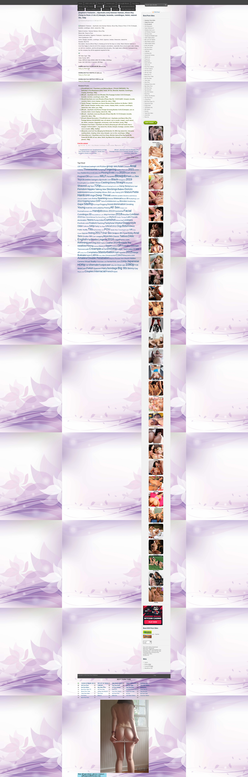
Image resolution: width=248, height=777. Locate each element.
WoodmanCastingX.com (90, 166)
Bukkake (82, 255)
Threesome (118, 145)
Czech (119, 255)
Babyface (112, 258)
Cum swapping (97, 236)
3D (90, 214)
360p (105, 215)
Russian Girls (119, 258)
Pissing (104, 172)
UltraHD (127, 258)
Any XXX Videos (149, 92)
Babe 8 (99, 695)
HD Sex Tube (148, 72)
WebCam (82, 268)
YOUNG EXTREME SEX (151, 36)
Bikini (132, 226)
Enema (91, 192)
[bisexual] (156, 538)
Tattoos (124, 236)
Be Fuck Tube (144, 693)
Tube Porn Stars (149, 113)
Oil (87, 176)
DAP (98, 201)
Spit (117, 252)
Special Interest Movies (128, 6)
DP (119, 245)
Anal (133, 166)
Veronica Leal (127, 195)
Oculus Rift (87, 236)
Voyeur (118, 223)
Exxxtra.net (146, 655)
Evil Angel (96, 204)
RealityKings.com (134, 198)
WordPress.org (148, 668)
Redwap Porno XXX (150, 84)
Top (155, 675)
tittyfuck (112, 217)
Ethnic (105, 211)
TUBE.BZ (147, 51)
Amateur (83, 258)
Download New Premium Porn (151, 652)
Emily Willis (101, 255)
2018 (119, 214)
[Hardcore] (156, 395)
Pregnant (81, 176)
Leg (88, 186)
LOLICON (147, 115)
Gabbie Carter (87, 198)
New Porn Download (148, 648)
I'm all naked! (148, 24)
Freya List (147, 59)
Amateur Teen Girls (150, 20)
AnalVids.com (91, 208)
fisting (91, 233)
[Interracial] (156, 442)
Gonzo (128, 189)
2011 (114, 226)
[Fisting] (156, 601)
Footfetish (114, 246)
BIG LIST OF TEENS (150, 39)
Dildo (131, 236)
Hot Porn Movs (148, 49)
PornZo (146, 111)
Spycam (85, 233)
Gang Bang (124, 186)
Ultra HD (114, 265)
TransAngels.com (123, 230)
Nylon (89, 255)
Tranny (117, 192)
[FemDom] (156, 585)
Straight (120, 182)
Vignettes (122, 252)
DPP (122, 192)
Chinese (127, 166)
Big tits (122, 268)
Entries (148, 664)
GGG (133, 176)
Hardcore (84, 195)
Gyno (115, 272)
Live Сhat (115, 9)
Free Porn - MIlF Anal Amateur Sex (152, 649)
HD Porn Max (148, 78)
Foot (124, 246)
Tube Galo (147, 80)
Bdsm (125, 225)
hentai (109, 261)
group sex (112, 166)
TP (134, 249)
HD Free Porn (148, 70)
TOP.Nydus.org (148, 107)
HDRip (81, 264)
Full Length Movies (123, 3)
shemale (93, 264)
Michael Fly (94, 217)
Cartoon (96, 246)
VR (130, 229)
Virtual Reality (90, 261)
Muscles (107, 236)
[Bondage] (156, 553)
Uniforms (114, 195)
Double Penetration (98, 258)
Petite (135, 192)
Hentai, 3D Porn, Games (86, 6)
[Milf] (156, 474)
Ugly (118, 201)
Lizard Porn (148, 99)
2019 (129, 179)
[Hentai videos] (156, 411)
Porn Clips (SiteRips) (111, 6)
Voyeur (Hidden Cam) (93, 9)
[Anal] (156, 157)
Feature (93, 223)
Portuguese (122, 180)
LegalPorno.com (121, 240)
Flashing (100, 223)
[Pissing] (156, 205)
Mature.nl (102, 246)
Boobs (94, 239)
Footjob (102, 265)
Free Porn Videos (149, 66)
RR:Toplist (147, 109)
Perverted (111, 176)
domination (120, 204)
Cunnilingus (102, 145)
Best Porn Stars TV (149, 101)
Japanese (133, 261)
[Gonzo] (156, 379)
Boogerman (89, 20)
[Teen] (156, 506)
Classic (116, 236)
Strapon (115, 233)
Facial (127, 210)
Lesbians (99, 6)
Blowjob (96, 145)
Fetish (107, 145)
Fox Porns (84, 695)
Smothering (131, 201)
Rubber (103, 166)
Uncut (108, 226)
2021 (131, 169)
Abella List (147, 57)
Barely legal (133, 186)
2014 (115, 242)
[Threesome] (156, 522)
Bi (128, 198)
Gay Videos (135, 3)
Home (80, 3)
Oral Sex (107, 232)
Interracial (100, 271)
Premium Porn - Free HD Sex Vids (152, 651)
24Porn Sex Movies (150, 95)
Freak (125, 233)
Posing (89, 246)
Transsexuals (83, 249)
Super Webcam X (149, 28)
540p (91, 226)
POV (107, 229)
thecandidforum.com (97, 214)
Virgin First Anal (149, 22)
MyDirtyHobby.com (98, 230)
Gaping (86, 201)
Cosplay (98, 192)
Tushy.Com (83, 252)
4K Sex (128, 693)
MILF (103, 176)
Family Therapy (121, 217)
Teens (90, 220)
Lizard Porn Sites (147, 653)
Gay (136, 268)
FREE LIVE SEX (90, 3)
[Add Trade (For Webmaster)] (150, 124)
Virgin (92, 195)
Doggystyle (129, 222)
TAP (87, 265)
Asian (120, 166)
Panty (97, 226)
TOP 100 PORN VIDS (128, 9)
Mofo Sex (114, 695)
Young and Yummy (149, 55)
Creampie (95, 248)
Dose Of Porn (148, 63)
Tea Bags (102, 226)
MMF (108, 265)
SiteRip (88, 204)
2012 (80, 201)
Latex (130, 249)
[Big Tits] (156, 252)
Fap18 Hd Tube (149, 103)
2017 (89, 145)
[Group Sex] (156, 569)
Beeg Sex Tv (148, 74)
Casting (105, 182)
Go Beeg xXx (148, 53)
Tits (122, 145)
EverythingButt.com (83, 183)
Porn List (100, 3)
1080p (130, 264)
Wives (104, 192)
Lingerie (102, 239)
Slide (104, 189)
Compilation (92, 252)
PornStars (111, 215)
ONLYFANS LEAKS (150, 41)
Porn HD (82, 145)
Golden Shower (95, 183)
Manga (135, 252)
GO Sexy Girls (148, 34)
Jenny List (147, 65)
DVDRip (112, 248)
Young (81, 207)
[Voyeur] (156, 427)
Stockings (112, 189)
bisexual (118, 198)
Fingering (110, 169)
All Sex (115, 207)
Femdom (82, 189)
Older (80, 226)
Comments (149, 666)
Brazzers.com (129, 255)
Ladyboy (100, 208)
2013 (111, 211)
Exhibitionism (110, 201)
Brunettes (87, 180)
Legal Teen (122, 249)
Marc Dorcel (86, 217)
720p (92, 145)
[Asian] (156, 220)
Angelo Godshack (94, 176)
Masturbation (106, 252)
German (135, 246)
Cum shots (131, 173)
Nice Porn (147, 82)
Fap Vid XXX (148, 90)
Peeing (107, 208)
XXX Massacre (148, 26)
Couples (89, 271)
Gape (80, 204)
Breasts (123, 242)
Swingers (94, 180)
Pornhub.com (83, 223)
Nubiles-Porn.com (122, 170)
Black (114, 179)
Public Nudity (83, 230)
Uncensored (110, 255)
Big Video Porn (148, 86)
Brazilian (126, 214)
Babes (121, 189)
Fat (89, 239)
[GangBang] (156, 347)
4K (121, 233)
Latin (128, 217)
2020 (122, 172)
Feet (128, 176)
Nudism (84, 173)
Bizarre (124, 198)
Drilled (101, 220)
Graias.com (123, 208)
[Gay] (156, 363)
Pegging (103, 204)
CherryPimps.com (103, 217)
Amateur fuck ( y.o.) (150, 30)
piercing (92, 242)
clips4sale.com (105, 180)
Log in (146, 662)
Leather (109, 243)
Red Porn (147, 94)
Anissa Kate (119, 220)
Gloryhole (128, 183)
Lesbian (112, 145)
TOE (136, 265)
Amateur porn (110, 3)
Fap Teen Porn (148, 47)
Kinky (130, 233)
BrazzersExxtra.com (94, 173)
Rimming (83, 242)
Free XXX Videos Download (150, 647)
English (82, 239)
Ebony (113, 182)
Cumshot (109, 219)
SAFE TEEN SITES (150, 37)
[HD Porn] (156, 173)
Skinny (130, 268)
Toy (129, 242)
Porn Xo (147, 117)
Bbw (128, 246)
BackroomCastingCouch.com (110, 186)
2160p (124, 261)
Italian (93, 201)
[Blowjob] (156, 268)
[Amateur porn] (156, 133)
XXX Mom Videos (130, 695)
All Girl (104, 249)
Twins (103, 201)
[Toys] (156, 300)
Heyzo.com (81, 271)
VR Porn (81, 9)
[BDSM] (156, 236)
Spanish (97, 268)
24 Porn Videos (149, 68)
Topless (103, 243)
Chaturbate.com (102, 261)
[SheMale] (156, 490)
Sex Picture (106, 9)
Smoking (129, 204)
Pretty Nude (148, 105)
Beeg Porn (147, 61)
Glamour (110, 198)
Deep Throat (103, 195)
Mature (128, 192)
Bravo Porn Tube (149, 76)
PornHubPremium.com (85, 211)
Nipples (91, 189)
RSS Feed (157, 12)
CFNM (117, 173)
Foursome (118, 211)
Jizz (109, 192)
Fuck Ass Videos (144, 695)
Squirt (108, 245)
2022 (98, 243)
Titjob (92, 186)
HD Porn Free (148, 88)
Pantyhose (110, 223)
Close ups (121, 265)
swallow (82, 245)
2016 (110, 239)
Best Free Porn (85, 697)
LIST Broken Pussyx (150, 32)
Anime (94, 198)
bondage (112, 268)
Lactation (120, 195)
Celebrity (80, 170)
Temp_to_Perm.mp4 (84, 68)
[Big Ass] (156, 189)
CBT (79, 166)
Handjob (97, 210)
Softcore (86, 226)
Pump (96, 220)
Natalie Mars (114, 230)
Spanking (102, 198)
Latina (94, 255)
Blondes (123, 201)
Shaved (82, 185)
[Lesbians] (156, 458)
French (109, 271)
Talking (98, 189)
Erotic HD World (149, 45)
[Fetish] (156, 331)
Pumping (101, 170)
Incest (110, 204)
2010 (80, 217)
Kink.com (116, 261)
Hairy (104, 268)
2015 (129, 252)
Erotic (112, 172)
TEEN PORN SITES (150, 43)
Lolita (113, 192)
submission (83, 192)
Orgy (119, 226)
